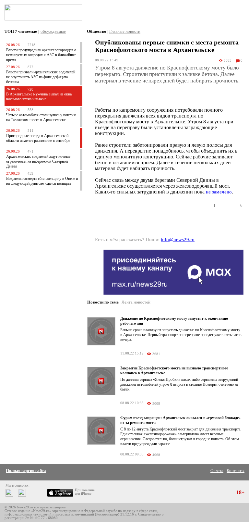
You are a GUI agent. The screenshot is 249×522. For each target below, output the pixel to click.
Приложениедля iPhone (85, 491)
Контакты (235, 470)
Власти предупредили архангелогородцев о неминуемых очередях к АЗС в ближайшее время (41, 55)
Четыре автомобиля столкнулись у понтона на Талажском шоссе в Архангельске (41, 117)
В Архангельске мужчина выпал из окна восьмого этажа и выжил (39, 96)
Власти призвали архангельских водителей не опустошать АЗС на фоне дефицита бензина (40, 77)
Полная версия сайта (26, 470)
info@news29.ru (178, 239)
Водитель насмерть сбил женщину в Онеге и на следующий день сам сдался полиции (42, 181)
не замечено (219, 191)
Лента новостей (136, 302)
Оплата (216, 470)
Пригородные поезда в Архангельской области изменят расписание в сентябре (38, 138)
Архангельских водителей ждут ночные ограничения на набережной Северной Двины (38, 161)
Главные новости (124, 31)
